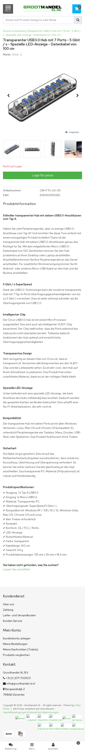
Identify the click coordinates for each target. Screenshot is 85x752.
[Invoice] (19, 735)
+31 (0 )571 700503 (18, 678)
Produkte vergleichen (16, 655)
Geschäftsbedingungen (15, 712)
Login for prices (42, 175)
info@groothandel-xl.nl (20, 683)
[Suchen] (77, 20)
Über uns (8, 604)
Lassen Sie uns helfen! (16, 569)
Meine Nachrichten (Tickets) (20, 649)
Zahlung (8, 610)
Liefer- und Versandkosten (19, 615)
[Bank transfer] (8, 735)
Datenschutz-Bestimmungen (43, 712)
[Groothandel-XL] (43, 9)
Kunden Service (12, 621)
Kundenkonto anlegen (16, 638)
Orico (15, 54)
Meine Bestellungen (15, 644)
